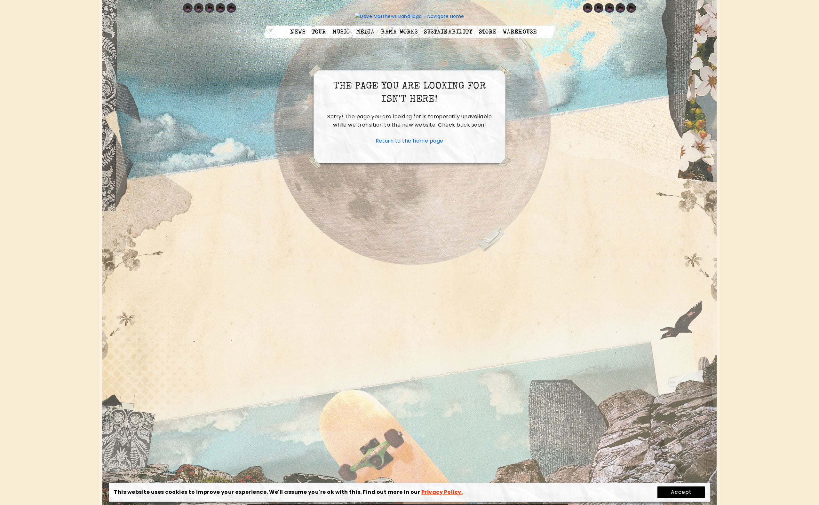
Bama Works (399, 32)
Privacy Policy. (442, 492)
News (297, 32)
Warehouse (520, 32)
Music (341, 32)
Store (488, 32)
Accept (681, 492)
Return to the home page (409, 140)
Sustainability (448, 32)
